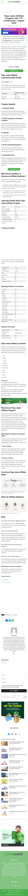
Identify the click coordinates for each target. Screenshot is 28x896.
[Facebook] (6, 620)
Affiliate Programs (8, 12)
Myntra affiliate (6, 579)
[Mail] (14, 653)
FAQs (14, 890)
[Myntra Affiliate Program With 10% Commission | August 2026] (4, 750)
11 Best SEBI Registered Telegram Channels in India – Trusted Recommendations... (16, 800)
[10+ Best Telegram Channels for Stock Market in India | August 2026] (4, 794)
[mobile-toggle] (2, 2)
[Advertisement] (14, 7)
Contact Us (9, 890)
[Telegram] (15, 886)
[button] (26, 2)
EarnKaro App (17, 892)
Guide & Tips (10, 892)
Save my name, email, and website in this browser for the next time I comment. (11, 686)
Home (2, 12)
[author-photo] (14, 633)
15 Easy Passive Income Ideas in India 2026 (17, 811)
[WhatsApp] (12, 620)
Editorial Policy (18, 890)
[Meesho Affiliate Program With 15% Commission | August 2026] (4, 768)
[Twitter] (9, 620)
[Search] (25, 697)
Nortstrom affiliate (7, 582)
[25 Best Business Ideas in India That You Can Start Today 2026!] (4, 807)
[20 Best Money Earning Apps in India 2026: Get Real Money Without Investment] (4, 787)
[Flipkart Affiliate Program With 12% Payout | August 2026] (4, 756)
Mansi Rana (11, 25)
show (11, 82)
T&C (23, 890)
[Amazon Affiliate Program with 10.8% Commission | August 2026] (4, 743)
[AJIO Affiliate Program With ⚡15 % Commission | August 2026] (4, 762)
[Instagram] (12, 886)
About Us (4, 890)
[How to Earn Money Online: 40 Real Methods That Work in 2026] (4, 781)
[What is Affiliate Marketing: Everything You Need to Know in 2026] (4, 775)
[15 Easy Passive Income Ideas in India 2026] (4, 813)
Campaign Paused (14, 70)
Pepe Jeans (15, 614)
